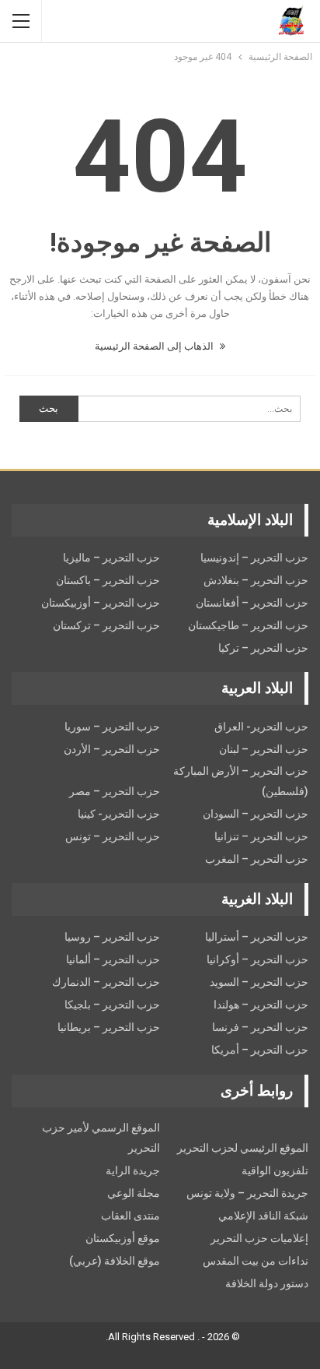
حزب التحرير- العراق (261, 726)
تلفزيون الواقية (275, 1170)
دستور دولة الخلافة (266, 1283)
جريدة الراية (133, 1170)
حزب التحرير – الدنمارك (106, 982)
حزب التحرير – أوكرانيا (257, 959)
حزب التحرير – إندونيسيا (254, 557)
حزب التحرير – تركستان (106, 625)
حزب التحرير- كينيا (119, 814)
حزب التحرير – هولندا (261, 1004)
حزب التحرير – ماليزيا (111, 557)
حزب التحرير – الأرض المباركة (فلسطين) (240, 781)
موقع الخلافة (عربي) (114, 1261)
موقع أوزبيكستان (122, 1238)
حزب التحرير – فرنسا (260, 1027)
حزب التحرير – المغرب (256, 859)
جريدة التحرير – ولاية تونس (247, 1193)
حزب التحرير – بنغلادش (255, 580)
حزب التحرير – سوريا (112, 726)
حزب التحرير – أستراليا (256, 937)
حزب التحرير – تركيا (263, 648)
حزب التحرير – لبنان (263, 749)
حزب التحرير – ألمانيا (113, 959)
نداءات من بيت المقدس (255, 1261)
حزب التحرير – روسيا (112, 937)
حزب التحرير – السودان (255, 814)
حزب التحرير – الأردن (112, 749)
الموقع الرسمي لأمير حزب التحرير (101, 1137)
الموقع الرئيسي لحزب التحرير (242, 1148)
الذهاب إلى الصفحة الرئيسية (155, 346)
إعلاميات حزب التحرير (259, 1238)
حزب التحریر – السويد (259, 982)
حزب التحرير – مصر (114, 791)
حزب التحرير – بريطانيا (108, 1027)
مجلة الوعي (133, 1193)
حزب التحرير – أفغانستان (252, 603)
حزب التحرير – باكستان (108, 580)
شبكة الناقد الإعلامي (263, 1215)
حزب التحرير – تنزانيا (261, 836)
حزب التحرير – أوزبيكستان (100, 603)
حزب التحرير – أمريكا (259, 1049)
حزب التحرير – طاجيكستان (248, 625)
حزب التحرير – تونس (112, 836)
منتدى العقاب (130, 1215)
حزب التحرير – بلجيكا (112, 1004)
